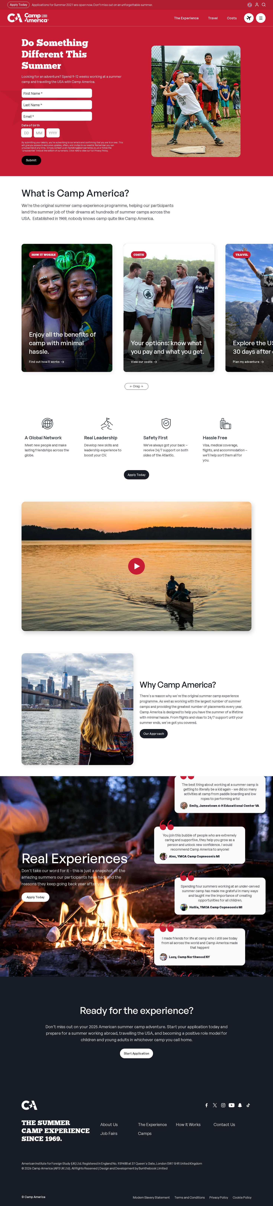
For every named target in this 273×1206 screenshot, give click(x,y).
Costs (232, 18)
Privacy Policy (218, 1197)
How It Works (188, 1124)
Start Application (136, 1053)
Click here (74, 150)
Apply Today (18, 4)
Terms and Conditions (189, 1197)
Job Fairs (108, 1133)
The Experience (186, 18)
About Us (109, 1124)
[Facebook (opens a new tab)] (206, 1105)
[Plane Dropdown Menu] (249, 18)
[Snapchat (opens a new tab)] (240, 1105)
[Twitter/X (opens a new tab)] (215, 1105)
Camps (145, 1133)
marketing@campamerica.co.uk (83, 147)
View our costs (169, 351)
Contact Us (224, 1124)
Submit (31, 160)
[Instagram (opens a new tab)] (223, 1105)
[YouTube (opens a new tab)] (231, 1105)
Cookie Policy (242, 1197)
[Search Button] (264, 4)
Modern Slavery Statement (151, 1197)
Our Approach (155, 735)
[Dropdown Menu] (261, 18)
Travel (213, 18)
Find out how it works (67, 347)
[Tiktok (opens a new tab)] (248, 1105)
